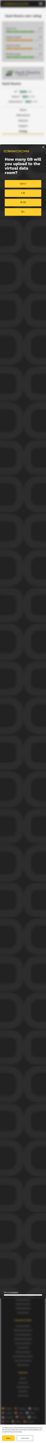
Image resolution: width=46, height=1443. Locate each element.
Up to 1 (23, 183)
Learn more (25, 1438)
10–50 (23, 202)
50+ (23, 212)
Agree (8, 1438)
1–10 (23, 193)
